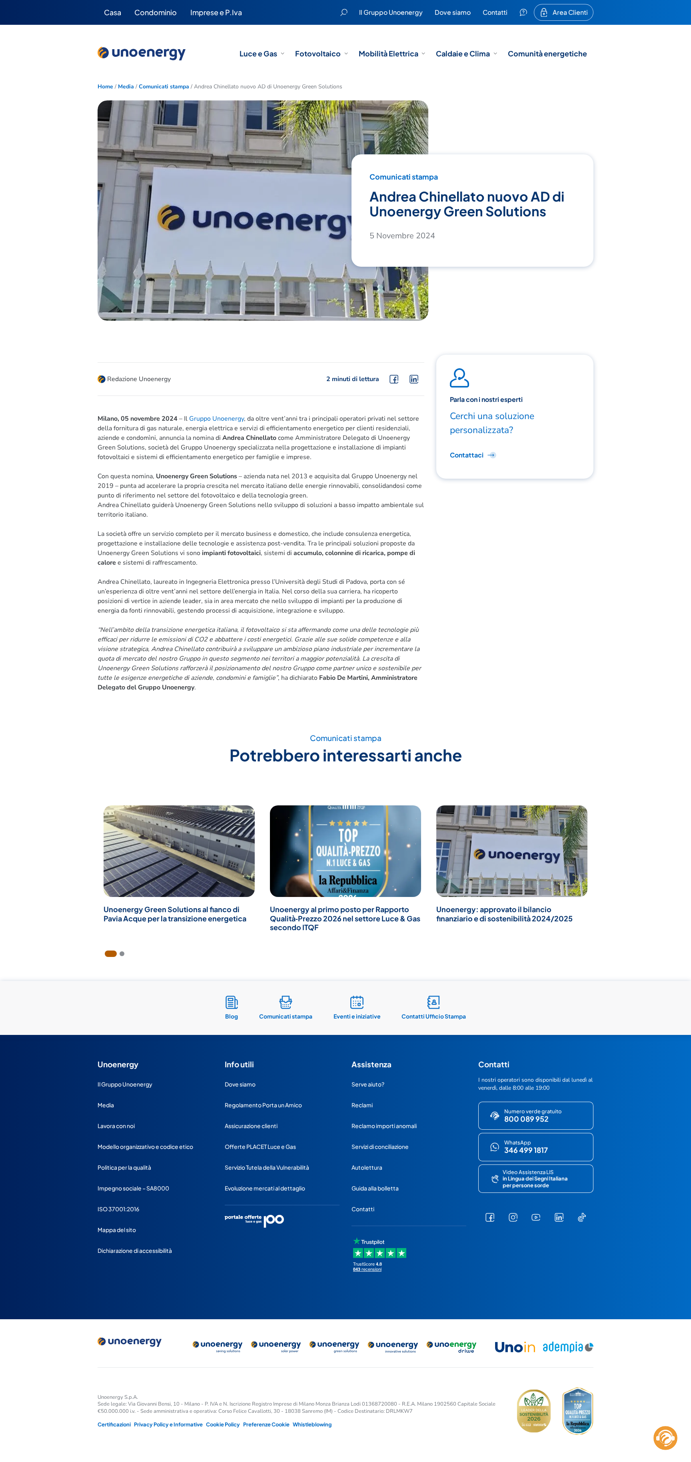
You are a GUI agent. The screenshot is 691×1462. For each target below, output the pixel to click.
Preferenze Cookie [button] (266, 1424)
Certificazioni (114, 1424)
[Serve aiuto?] (523, 12)
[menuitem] (113, 12)
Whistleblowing (312, 1424)
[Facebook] (489, 1217)
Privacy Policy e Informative (168, 1424)
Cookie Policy (223, 1424)
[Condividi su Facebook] (394, 379)
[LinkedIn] (559, 1217)
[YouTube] (535, 1217)
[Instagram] (512, 1217)
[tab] (111, 954)
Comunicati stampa (164, 86)
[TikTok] (581, 1217)
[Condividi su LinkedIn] (414, 379)
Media (126, 86)
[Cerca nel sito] (343, 12)
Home (105, 86)
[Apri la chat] (665, 1438)
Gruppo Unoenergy (216, 418)
